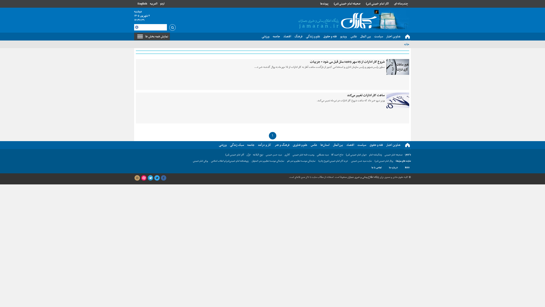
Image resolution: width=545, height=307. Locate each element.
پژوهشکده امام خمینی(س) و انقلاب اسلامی (230, 161)
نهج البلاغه (258, 155)
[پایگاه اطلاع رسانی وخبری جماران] (337, 21)
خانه (406, 44)
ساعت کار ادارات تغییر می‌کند (366, 95)
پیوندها (324, 3)
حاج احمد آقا (337, 155)
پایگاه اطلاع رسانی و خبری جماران (363, 177)
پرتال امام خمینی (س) (384, 161)
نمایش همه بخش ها (156, 36)
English (142, 3)
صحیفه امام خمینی (393, 155)
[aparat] (144, 178)
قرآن (248, 155)
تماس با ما (376, 167)
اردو (162, 3)
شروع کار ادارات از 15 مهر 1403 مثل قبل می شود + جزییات (347, 62)
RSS (407, 167)
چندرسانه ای (401, 3)
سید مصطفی (323, 155)
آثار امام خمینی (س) (377, 3)
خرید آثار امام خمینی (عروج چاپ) (333, 161)
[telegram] (150, 178)
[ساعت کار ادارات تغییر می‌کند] (397, 100)
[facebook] (163, 178)
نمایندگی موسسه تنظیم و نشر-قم (301, 161)
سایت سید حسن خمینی (361, 161)
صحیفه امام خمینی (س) (347, 3)
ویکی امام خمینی (200, 161)
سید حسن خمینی (274, 155)
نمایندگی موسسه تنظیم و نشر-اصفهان (268, 161)
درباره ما (393, 167)
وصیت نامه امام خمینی (303, 155)
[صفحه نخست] (407, 36)
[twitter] (157, 178)
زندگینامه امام (375, 155)
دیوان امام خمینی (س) (356, 155)
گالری (287, 155)
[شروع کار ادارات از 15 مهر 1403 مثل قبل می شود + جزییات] (397, 67)
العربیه (153, 3)
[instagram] (137, 178)
